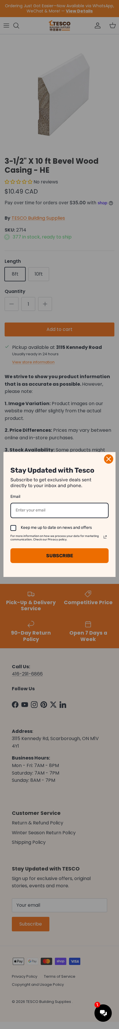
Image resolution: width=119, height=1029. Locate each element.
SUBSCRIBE (59, 555)
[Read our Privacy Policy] (105, 536)
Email (15, 496)
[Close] (109, 459)
